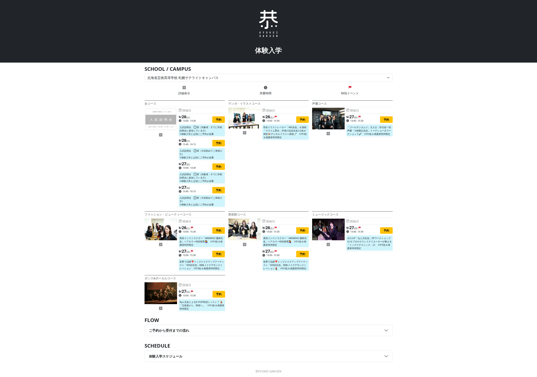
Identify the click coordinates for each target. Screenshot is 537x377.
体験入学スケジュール (165, 356)
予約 (218, 119)
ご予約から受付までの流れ (169, 330)
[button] (160, 135)
